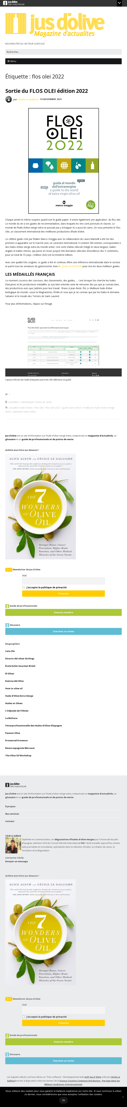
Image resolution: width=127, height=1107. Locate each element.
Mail (24, 575)
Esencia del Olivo (14, 680)
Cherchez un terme (63, 631)
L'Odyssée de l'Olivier (17, 710)
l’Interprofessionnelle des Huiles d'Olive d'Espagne (33, 725)
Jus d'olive (10, 435)
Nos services (12, 813)
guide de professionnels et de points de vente (47, 439)
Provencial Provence (16, 740)
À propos (10, 806)
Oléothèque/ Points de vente (36, 402)
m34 (87, 1077)
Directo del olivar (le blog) (19, 658)
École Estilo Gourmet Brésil (20, 665)
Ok (63, 1100)
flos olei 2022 (53, 407)
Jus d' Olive (95, 1077)
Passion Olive (12, 733)
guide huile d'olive (71, 407)
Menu (13, 61)
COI (83, 843)
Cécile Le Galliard (28, 99)
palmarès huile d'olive (24, 411)
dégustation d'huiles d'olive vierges (74, 839)
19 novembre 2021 (51, 99)
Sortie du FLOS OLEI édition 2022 (46, 90)
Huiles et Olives (13, 703)
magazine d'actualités (100, 435)
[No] (123, 1097)
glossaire (10, 439)
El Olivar (9, 673)
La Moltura (11, 718)
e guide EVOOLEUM (70, 266)
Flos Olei (39, 407)
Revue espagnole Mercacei (20, 748)
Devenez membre (63, 612)
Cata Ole (10, 651)
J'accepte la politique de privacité (46, 587)
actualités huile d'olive (20, 407)
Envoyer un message (16, 861)
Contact (9, 821)
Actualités (13, 402)
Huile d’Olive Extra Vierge (19, 695)
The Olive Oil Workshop (18, 755)
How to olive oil (13, 688)
